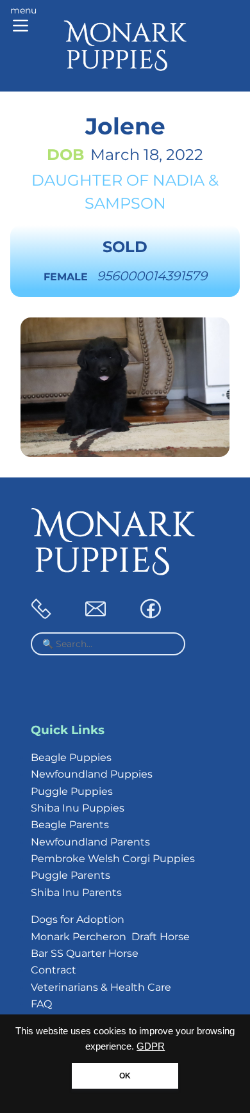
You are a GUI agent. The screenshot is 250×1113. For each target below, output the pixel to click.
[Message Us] (95, 615)
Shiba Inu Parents (76, 892)
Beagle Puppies (71, 757)
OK (125, 1075)
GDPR (151, 1046)
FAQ (41, 1004)
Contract (53, 970)
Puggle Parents (70, 875)
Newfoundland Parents (90, 842)
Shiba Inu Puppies (77, 808)
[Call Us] (41, 615)
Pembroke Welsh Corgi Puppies (113, 859)
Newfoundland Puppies (92, 774)
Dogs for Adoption (77, 919)
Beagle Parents (70, 825)
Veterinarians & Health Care (101, 987)
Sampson (125, 203)
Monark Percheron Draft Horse (110, 937)
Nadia (178, 180)
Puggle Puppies (72, 791)
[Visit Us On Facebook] (150, 615)
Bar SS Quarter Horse (84, 953)
